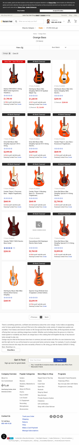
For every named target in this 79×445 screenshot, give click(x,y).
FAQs (24, 425)
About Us (4, 378)
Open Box (41, 387)
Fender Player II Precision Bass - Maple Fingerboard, (12, 192)
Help (75, 15)
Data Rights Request (41, 438)
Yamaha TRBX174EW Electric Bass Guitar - (13, 242)
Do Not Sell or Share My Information (24, 438)
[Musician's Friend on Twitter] (54, 416)
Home (35, 34)
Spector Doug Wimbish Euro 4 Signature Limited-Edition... (38, 292)
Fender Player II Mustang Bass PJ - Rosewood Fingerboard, (37, 193)
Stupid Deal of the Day (45, 378)
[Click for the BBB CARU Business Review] (10, 438)
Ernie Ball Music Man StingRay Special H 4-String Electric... (63, 193)
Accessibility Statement (46, 440)
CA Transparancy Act (26, 440)
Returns (25, 422)
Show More (11, 350)
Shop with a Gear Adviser (46, 407)
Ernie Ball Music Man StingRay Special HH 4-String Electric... (39, 144)
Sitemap (36, 440)
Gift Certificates (43, 404)
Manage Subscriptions (30, 431)
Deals (41, 28)
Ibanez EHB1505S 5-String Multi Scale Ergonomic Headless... (13, 91)
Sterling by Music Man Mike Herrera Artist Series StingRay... (13, 293)
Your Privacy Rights (13, 440)
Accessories (24, 409)
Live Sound (23, 398)
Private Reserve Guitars (46, 398)
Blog (70, 15)
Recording (23, 403)
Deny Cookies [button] (21, 10)
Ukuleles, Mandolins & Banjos (27, 385)
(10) (14, 248)
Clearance (41, 401)
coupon (43, 15)
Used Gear (41, 384)
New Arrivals (42, 395)
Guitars (22, 378)
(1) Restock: (32, 107)
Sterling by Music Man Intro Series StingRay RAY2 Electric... (63, 91)
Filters (18, 47)
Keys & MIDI (24, 395)
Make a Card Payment (30, 428)
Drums (22, 392)
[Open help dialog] (4, 436)
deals (37, 15)
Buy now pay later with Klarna (68, 384)
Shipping (25, 419)
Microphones (24, 406)
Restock (40, 389)
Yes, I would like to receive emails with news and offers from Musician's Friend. (51, 366)
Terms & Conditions (67, 438)
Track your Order (28, 416)
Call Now (6, 422)
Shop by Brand (42, 392)
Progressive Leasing (65, 387)
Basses (22, 381)
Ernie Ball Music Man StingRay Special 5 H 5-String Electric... (64, 243)
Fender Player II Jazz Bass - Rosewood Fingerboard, (64, 143)
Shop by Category (28, 28)
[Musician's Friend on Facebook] (51, 416)
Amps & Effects (25, 389)
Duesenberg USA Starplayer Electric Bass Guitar (38, 242)
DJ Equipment (24, 400)
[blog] (9, 386)
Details (19, 104)
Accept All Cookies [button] (58, 10)
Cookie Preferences (31, 7)
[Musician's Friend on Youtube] (58, 416)
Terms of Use (21, 7)
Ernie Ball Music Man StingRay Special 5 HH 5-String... (12, 144)
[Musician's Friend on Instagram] (61, 416)
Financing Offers (63, 381)
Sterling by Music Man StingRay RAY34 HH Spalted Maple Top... (38, 91)
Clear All (15, 53)
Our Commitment (7, 381)
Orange (5, 53)
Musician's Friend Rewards (67, 378)
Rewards (64, 15)
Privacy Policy (52, 2)
